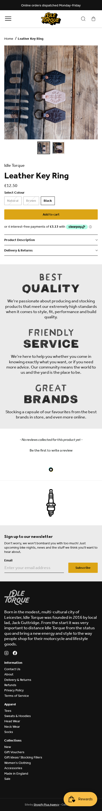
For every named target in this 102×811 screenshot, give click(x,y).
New (7, 747)
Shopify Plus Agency (46, 804)
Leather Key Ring (30, 39)
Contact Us (12, 669)
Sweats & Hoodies (17, 716)
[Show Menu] (8, 19)
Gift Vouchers (14, 752)
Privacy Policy (14, 690)
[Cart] (93, 19)
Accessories (13, 768)
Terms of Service (16, 696)
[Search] (83, 19)
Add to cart (51, 214)
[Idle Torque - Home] (51, 18)
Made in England (16, 774)
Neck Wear (12, 727)
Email (8, 560)
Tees (7, 711)
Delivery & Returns (17, 680)
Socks (8, 732)
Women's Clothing (17, 763)
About (8, 674)
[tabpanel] (51, 92)
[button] (51, 450)
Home (8, 39)
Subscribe (82, 568)
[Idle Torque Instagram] (6, 653)
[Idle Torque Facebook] (15, 653)
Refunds (10, 685)
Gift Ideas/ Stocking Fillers (23, 757)
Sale (7, 779)
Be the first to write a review (51, 450)
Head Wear (12, 721)
